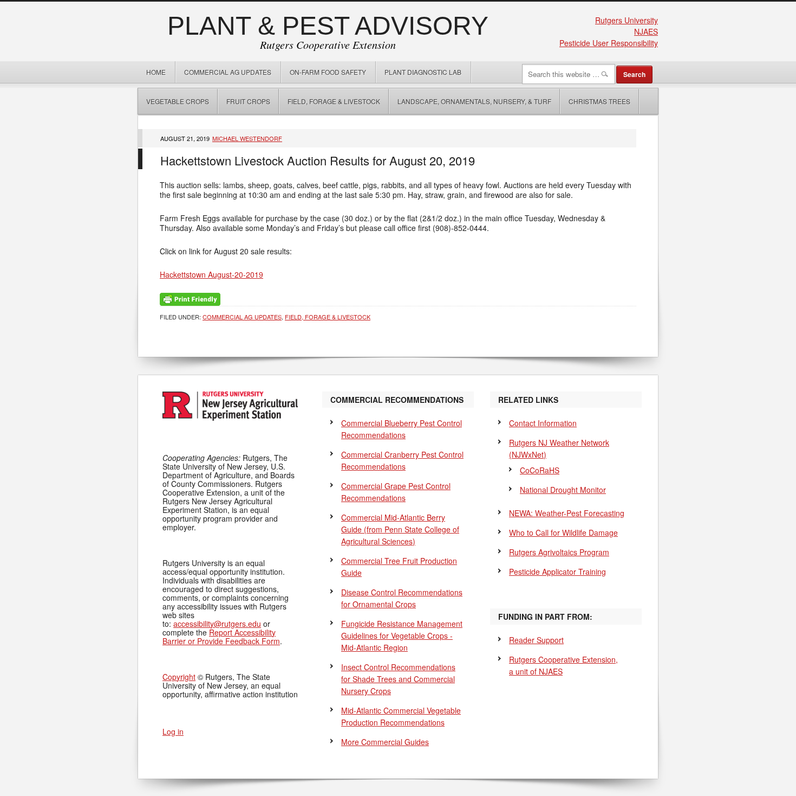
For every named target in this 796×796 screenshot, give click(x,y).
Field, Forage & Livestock (334, 101)
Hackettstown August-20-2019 (211, 274)
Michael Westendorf (247, 138)
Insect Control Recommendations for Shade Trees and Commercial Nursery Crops (398, 679)
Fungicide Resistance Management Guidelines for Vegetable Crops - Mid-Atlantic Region (401, 635)
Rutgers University (626, 20)
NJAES (646, 31)
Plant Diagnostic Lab (422, 71)
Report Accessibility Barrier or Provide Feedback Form (221, 636)
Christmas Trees (599, 101)
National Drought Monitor (563, 489)
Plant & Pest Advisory (327, 25)
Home (156, 71)
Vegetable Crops (173, 101)
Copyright (178, 676)
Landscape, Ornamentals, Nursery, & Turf (474, 101)
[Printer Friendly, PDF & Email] (190, 298)
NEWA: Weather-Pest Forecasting (566, 513)
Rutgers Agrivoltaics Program (559, 552)
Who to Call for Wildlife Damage (563, 532)
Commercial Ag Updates (227, 71)
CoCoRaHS (539, 470)
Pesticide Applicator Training (557, 571)
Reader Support (536, 639)
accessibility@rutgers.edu (217, 623)
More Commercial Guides (385, 741)
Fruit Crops (248, 101)
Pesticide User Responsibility (608, 42)
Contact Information (543, 423)
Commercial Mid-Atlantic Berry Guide (400, 529)
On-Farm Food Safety (328, 71)
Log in (173, 731)
